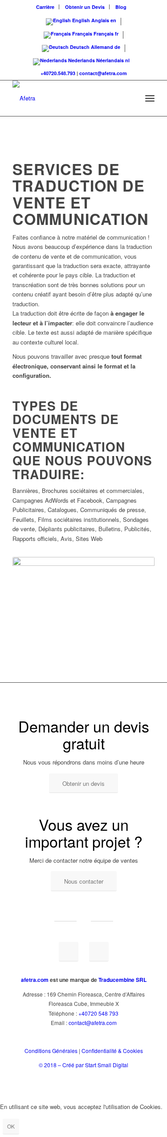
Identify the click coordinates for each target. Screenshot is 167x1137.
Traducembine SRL (122, 980)
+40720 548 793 (98, 1013)
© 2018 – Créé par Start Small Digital (83, 1065)
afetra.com (35, 980)
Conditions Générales (50, 1050)
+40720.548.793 (58, 73)
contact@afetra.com (103, 73)
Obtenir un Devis (85, 7)
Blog (120, 7)
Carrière (45, 7)
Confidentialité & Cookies (112, 1050)
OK (11, 1126)
